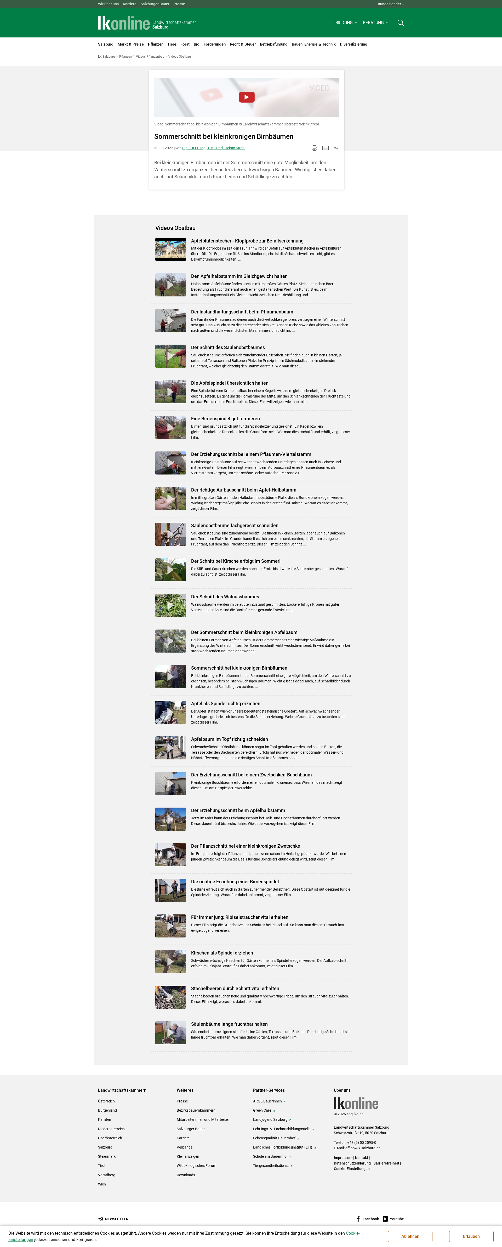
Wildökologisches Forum (196, 1165)
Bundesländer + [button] (391, 4)
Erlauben (471, 1236)
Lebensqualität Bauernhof (274, 1138)
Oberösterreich (110, 1138)
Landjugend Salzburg (270, 1119)
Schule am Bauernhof (270, 1156)
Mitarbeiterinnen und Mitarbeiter (203, 1119)
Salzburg (105, 1147)
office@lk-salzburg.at (362, 1148)
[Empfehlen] (325, 148)
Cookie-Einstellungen (352, 1169)
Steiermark (107, 1156)
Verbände (184, 1147)
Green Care (262, 1110)
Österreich (106, 1101)
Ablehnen (410, 1236)
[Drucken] (314, 148)
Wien (102, 1184)
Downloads (186, 1175)
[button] (347, 22)
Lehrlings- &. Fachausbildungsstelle (281, 1129)
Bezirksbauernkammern (196, 1110)
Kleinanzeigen (188, 1156)
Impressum (343, 1158)
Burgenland (107, 1110)
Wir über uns (108, 4)
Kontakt (361, 1158)
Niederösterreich (111, 1129)
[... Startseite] (147, 23)
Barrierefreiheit (386, 1163)
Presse (179, 4)
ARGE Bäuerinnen (267, 1101)
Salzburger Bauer (155, 4)
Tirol (101, 1165)
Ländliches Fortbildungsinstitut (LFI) (282, 1147)
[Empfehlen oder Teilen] (336, 148)
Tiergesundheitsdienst (271, 1165)
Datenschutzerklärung (353, 1163)
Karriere (129, 4)
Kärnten (104, 1119)
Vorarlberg (106, 1175)
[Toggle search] (401, 22)
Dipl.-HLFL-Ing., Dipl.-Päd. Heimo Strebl (213, 148)
